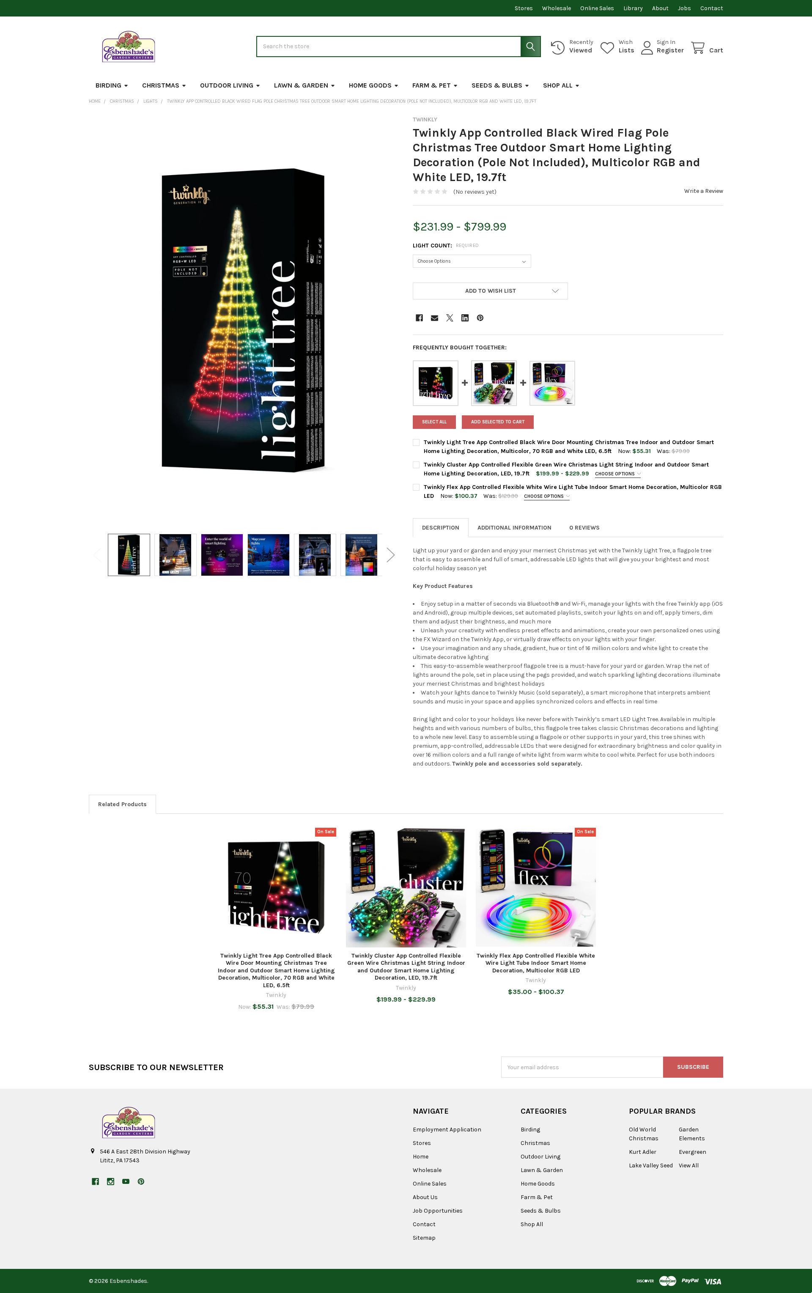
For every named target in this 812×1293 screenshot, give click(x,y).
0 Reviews (584, 527)
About (660, 8)
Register (670, 50)
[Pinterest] (480, 317)
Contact (711, 8)
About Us (425, 1197)
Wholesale (556, 8)
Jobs (684, 8)
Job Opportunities (438, 1210)
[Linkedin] (465, 317)
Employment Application (447, 1129)
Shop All (558, 85)
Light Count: (446, 245)
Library (633, 8)
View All (689, 1165)
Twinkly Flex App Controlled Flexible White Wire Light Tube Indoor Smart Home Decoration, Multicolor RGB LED (536, 963)
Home (420, 1156)
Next (390, 555)
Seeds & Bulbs (497, 85)
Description (440, 527)
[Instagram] (110, 1181)
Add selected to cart (497, 422)
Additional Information (514, 527)
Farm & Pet (431, 85)
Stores (524, 8)
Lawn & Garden (301, 85)
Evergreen (692, 1152)
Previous (97, 555)
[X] (449, 317)
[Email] (434, 317)
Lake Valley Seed (651, 1165)
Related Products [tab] (122, 804)
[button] (490, 291)
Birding (108, 85)
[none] (244, 320)
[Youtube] (125, 1181)
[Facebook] (419, 317)
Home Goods (370, 85)
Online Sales (597, 8)
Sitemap (424, 1237)
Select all (434, 422)
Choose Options (615, 474)
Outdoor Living (226, 85)
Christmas (160, 85)
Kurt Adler (642, 1152)
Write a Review (703, 191)
